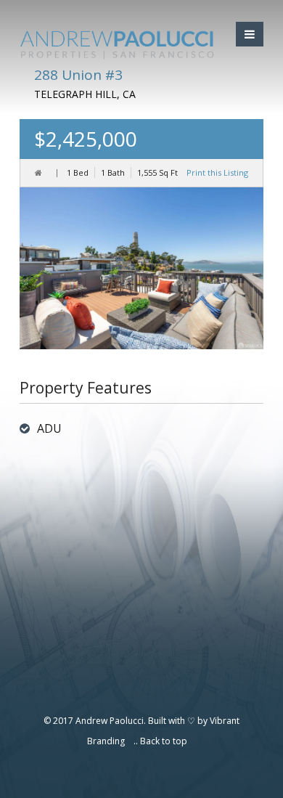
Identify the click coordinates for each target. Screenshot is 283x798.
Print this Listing (217, 172)
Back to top (163, 741)
